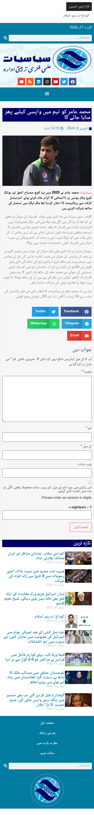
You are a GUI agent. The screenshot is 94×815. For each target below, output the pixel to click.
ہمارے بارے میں (47, 743)
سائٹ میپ (47, 753)
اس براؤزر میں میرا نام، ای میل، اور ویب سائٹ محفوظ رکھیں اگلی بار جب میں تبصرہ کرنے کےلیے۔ (47, 489)
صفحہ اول (47, 723)
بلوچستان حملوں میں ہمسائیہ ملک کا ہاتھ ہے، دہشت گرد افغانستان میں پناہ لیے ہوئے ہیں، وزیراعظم (35, 678)
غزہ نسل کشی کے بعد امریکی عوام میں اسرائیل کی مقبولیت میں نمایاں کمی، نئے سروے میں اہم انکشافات (33, 637)
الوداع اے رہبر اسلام (76, 16)
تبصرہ (87, 372)
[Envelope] (21, 81)
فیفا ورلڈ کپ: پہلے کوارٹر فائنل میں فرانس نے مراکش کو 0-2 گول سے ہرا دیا (34, 657)
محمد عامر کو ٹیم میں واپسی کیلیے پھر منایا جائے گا (48, 114)
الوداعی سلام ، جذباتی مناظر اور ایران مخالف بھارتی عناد (36, 556)
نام (89, 428)
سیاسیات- (85, 193)
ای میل (86, 446)
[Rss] (30, 81)
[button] (47, 93)
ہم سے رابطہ (47, 733)
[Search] (5, 38)
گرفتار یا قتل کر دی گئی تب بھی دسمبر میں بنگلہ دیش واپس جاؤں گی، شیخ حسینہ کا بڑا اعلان (35, 700)
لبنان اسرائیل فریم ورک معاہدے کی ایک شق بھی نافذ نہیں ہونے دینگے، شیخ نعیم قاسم (34, 599)
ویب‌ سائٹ (85, 464)
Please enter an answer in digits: (66, 498)
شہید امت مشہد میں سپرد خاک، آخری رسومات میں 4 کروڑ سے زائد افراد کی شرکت (35, 576)
